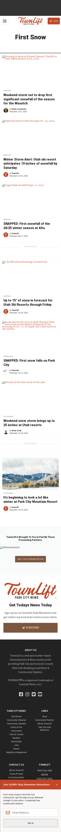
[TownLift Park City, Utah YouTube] (40, 694)
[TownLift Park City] (30, 21)
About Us (30, 650)
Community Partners (44, 720)
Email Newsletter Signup (16, 778)
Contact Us (16, 764)
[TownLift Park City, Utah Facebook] (21, 694)
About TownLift (44, 723)
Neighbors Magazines (16, 752)
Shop (44, 716)
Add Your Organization (30, 559)
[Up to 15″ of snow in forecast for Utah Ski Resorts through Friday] (30, 277)
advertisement (30, 246)
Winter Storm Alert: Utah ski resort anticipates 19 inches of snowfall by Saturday (30, 164)
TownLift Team (16, 774)
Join (55, 21)
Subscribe (32, 627)
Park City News (16, 711)
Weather (7, 91)
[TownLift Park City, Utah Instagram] (27, 694)
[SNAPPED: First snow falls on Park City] (30, 337)
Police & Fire (16, 727)
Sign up (31, 823)
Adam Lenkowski (19, 109)
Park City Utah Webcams (44, 728)
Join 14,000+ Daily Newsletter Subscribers (26, 784)
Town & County (16, 734)
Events (16, 748)
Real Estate (16, 741)
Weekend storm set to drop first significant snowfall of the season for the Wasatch (29, 99)
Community (8, 356)
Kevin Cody (16, 431)
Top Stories (8, 416)
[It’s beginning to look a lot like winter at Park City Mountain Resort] (30, 474)
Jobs (16, 745)
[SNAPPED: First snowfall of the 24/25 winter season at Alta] (30, 200)
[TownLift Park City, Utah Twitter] (34, 694)
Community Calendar (16, 720)
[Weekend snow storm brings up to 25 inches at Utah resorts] (30, 397)
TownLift (15, 173)
